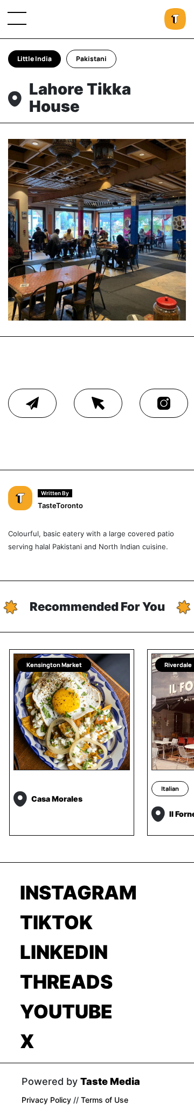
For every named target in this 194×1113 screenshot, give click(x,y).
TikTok (56, 922)
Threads (66, 981)
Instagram (78, 892)
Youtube (66, 1011)
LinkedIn (64, 952)
